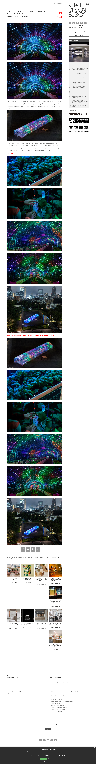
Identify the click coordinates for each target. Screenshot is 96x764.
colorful (11, 557)
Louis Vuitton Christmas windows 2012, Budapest (55, 579)
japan (48, 557)
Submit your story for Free (78, 32)
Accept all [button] (43, 759)
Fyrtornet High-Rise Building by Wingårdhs (55, 624)
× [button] (94, 747)
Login (8, 3)
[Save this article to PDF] (38, 549)
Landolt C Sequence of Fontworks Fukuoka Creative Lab (55, 645)
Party (51, 557)
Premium (48, 3)
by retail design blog (13, 582)
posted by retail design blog (14, 16)
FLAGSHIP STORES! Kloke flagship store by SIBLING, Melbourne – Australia (41, 580)
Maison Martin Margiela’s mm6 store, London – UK (13, 625)
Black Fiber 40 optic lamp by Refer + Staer (27, 624)
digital (15, 557)
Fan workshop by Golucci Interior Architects (41, 625)
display (19, 557)
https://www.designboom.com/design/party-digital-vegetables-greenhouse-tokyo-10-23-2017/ (31, 335)
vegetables (9, 558)
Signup (13, 3)
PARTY (12, 153)
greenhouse (27, 557)
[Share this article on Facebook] (23, 549)
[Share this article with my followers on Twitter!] (28, 549)
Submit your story (40, 3)
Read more (56, 753)
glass (22, 557)
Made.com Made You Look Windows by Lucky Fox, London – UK (55, 602)
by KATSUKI (55, 649)
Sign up (48, 729)
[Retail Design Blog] (79, 10)
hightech (32, 557)
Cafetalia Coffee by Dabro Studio (27, 579)
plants (53, 557)
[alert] (48, 755)
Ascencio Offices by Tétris (13, 579)
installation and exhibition (40, 557)
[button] (31, 755)
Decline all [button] (52, 759)
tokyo (57, 557)
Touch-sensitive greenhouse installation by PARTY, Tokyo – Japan (26, 13)
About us (31, 3)
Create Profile (78, 35)
